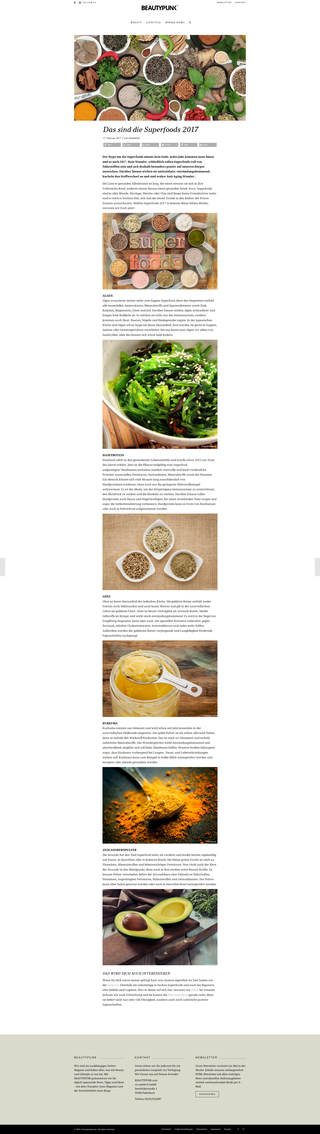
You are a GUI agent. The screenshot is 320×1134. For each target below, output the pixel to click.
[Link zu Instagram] (80, 2)
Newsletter (224, 2)
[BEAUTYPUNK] (160, 11)
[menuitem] (225, 2)
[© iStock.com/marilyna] (160, 78)
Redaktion (134, 138)
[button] (112, 145)
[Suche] (189, 22)
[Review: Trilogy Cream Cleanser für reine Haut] (2, 567)
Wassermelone (178, 995)
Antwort (112, 985)
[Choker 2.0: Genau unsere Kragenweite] (317, 567)
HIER (194, 990)
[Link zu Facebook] (75, 2)
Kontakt (240, 2)
